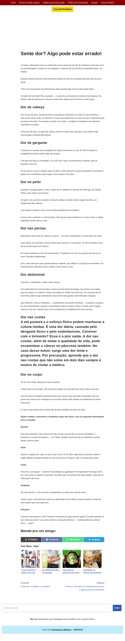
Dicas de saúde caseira (29, 3)
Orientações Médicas (23, 638)
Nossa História (107, 3)
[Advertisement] (62, 32)
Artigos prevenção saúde (54, 3)
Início (13, 3)
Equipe (94, 3)
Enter (117, 608)
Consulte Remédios (62, 9)
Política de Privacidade (78, 3)
